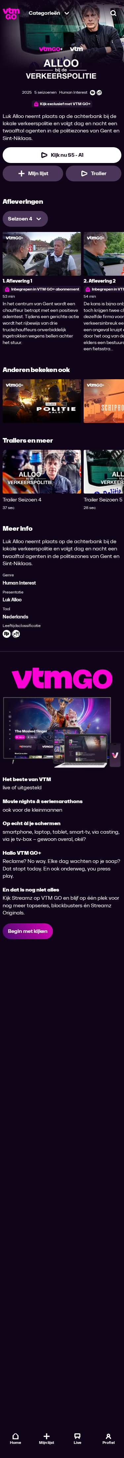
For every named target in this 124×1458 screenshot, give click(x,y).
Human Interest (19, 583)
